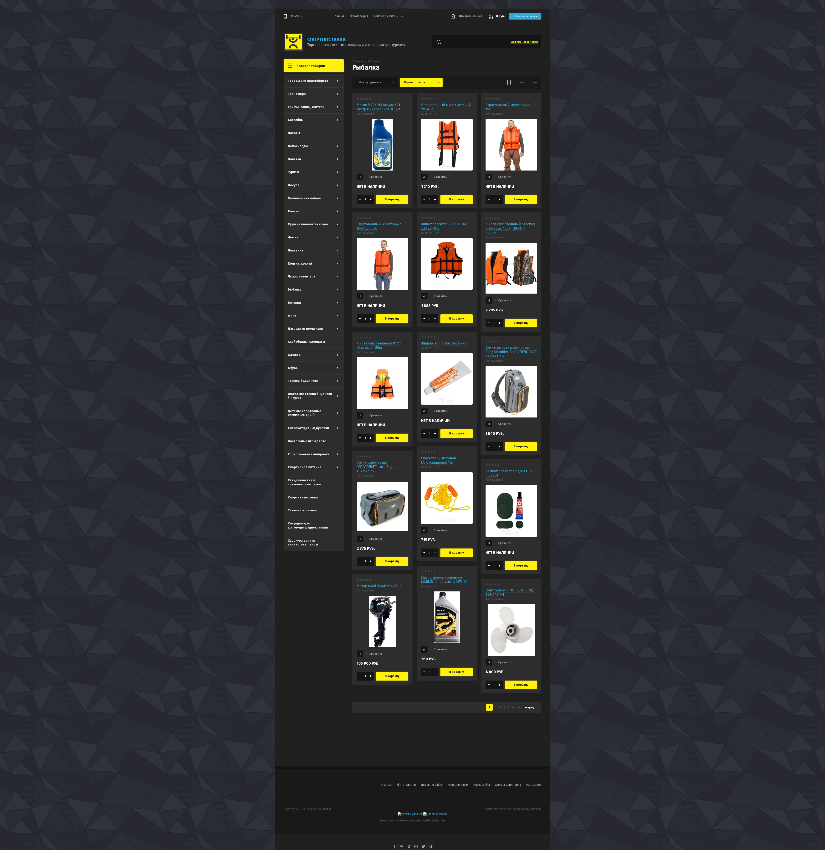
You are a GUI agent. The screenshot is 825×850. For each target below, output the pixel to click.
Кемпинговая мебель (304, 198)
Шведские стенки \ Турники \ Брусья (310, 396)
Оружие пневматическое (308, 224)
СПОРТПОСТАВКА (326, 40)
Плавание (295, 250)
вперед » (530, 707)
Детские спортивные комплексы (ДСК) (304, 413)
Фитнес (294, 237)
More (403, 16)
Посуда (293, 185)
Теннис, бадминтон (303, 381)
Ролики (293, 211)
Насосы (294, 133)
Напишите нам (458, 785)
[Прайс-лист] (535, 82)
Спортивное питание (304, 467)
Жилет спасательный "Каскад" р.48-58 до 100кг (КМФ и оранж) (511, 228)
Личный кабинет (470, 16)
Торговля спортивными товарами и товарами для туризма (356, 45)
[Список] (522, 82)
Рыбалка (294, 289)
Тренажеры (297, 94)
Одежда (294, 355)
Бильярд (294, 303)
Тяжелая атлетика (302, 510)
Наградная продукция (305, 329)
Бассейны (295, 120)
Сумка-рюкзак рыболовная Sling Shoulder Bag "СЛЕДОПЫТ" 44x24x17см (511, 352)
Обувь (293, 368)
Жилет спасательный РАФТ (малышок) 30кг (379, 345)
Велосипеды (298, 146)
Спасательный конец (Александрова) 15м (438, 460)
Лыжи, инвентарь (301, 276)
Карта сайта (481, 785)
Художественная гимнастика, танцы (303, 543)
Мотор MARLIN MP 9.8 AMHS (379, 586)
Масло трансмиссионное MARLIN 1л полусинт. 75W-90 (444, 579)
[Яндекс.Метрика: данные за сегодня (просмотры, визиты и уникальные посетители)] (435, 814)
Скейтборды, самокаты (306, 342)
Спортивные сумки (303, 497)
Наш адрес (533, 785)
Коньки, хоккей (300, 263)
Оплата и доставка (508, 785)
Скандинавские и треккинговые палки (304, 482)
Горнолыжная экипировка (309, 454)
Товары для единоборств (308, 81)
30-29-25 (296, 16)
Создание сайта (518, 808)
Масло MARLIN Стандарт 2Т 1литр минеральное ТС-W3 (378, 107)
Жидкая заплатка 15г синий (444, 343)
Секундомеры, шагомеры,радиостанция (308, 525)
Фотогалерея (359, 16)
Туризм (293, 172)
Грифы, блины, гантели (306, 107)
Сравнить (374, 176)
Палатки (294, 159)
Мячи (292, 316)
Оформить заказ (525, 16)
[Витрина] (509, 82)
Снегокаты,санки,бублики (308, 428)
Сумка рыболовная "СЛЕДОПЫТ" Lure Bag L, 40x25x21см (376, 466)
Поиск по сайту (384, 16)
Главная (338, 16)
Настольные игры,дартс (307, 441)
